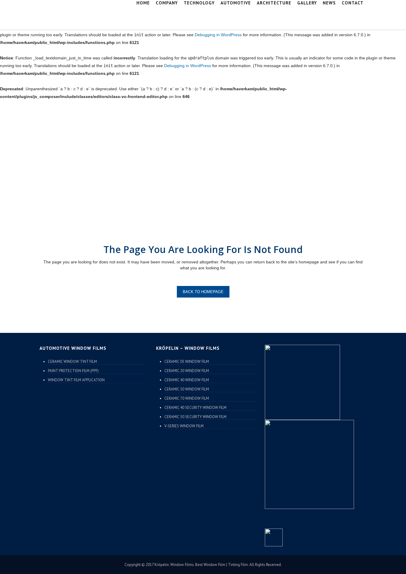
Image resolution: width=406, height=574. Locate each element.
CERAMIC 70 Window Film (186, 398)
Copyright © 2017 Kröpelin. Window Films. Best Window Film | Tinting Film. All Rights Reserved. (203, 564)
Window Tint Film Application (76, 379)
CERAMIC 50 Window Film (186, 389)
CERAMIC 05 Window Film (186, 361)
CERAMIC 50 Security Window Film (195, 416)
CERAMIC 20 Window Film (186, 370)
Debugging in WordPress (218, 34)
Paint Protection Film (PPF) (73, 370)
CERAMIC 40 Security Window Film (195, 407)
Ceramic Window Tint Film (72, 361)
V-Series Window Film (184, 425)
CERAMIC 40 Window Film (186, 379)
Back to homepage (203, 292)
